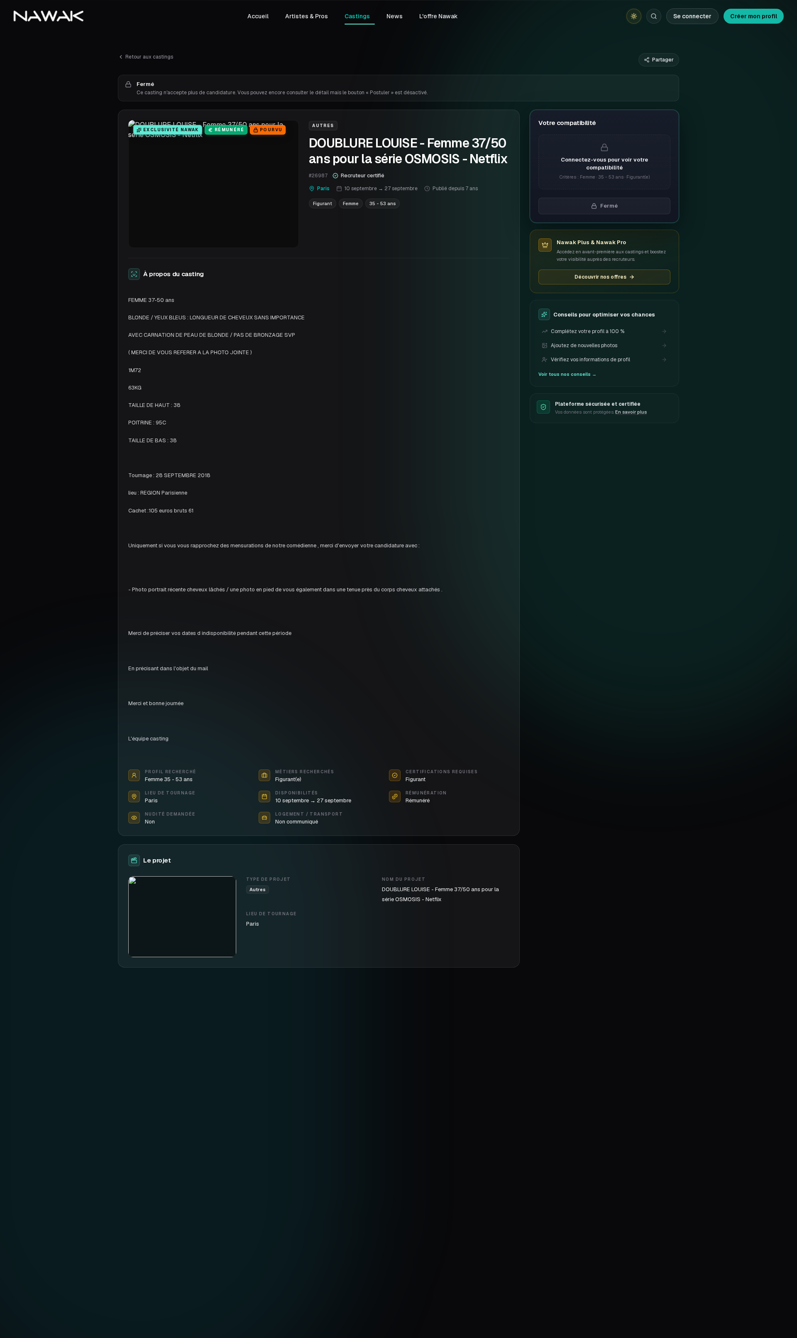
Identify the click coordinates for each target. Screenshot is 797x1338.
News (394, 16)
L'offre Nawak (438, 16)
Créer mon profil (753, 16)
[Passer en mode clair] (633, 16)
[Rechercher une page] (653, 16)
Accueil (258, 16)
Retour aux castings (149, 57)
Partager (663, 59)
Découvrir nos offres (600, 277)
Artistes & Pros (306, 16)
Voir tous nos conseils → (567, 374)
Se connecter (692, 16)
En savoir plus (631, 412)
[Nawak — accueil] (48, 16)
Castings (357, 16)
